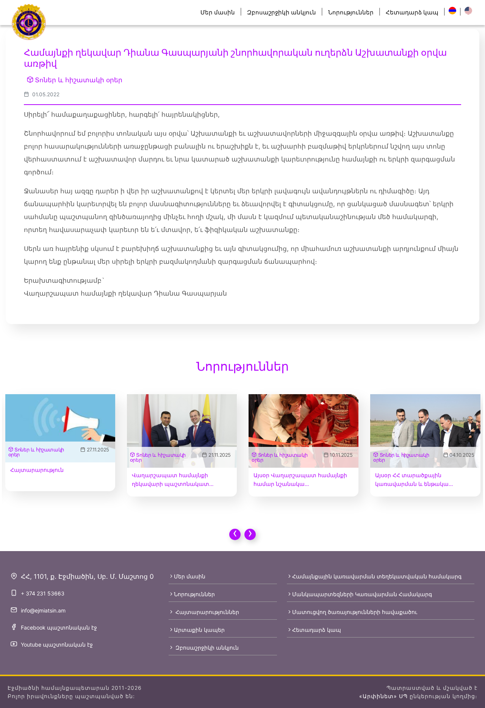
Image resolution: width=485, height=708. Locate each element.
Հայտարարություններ (206, 612)
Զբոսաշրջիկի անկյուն (281, 12)
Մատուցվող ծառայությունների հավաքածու (354, 612)
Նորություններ (351, 12)
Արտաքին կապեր (199, 630)
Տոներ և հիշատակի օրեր (78, 80)
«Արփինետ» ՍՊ (383, 696)
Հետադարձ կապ (412, 12)
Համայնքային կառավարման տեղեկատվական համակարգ (377, 576)
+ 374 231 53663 (42, 593)
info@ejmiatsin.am (43, 610)
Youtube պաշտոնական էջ (57, 644)
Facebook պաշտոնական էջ (59, 627)
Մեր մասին (217, 12)
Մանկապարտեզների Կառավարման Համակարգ (362, 594)
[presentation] (235, 534)
